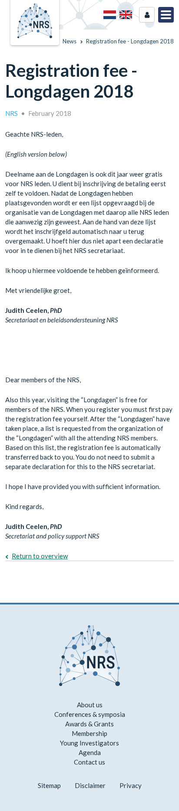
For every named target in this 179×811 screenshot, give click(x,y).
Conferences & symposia (89, 714)
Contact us (89, 762)
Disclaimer (90, 785)
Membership (89, 733)
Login (147, 15)
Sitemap (49, 785)
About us (90, 705)
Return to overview (40, 556)
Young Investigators (89, 743)
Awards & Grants (89, 724)
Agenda (90, 752)
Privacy (130, 785)
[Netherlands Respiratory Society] (34, 20)
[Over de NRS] (109, 14)
